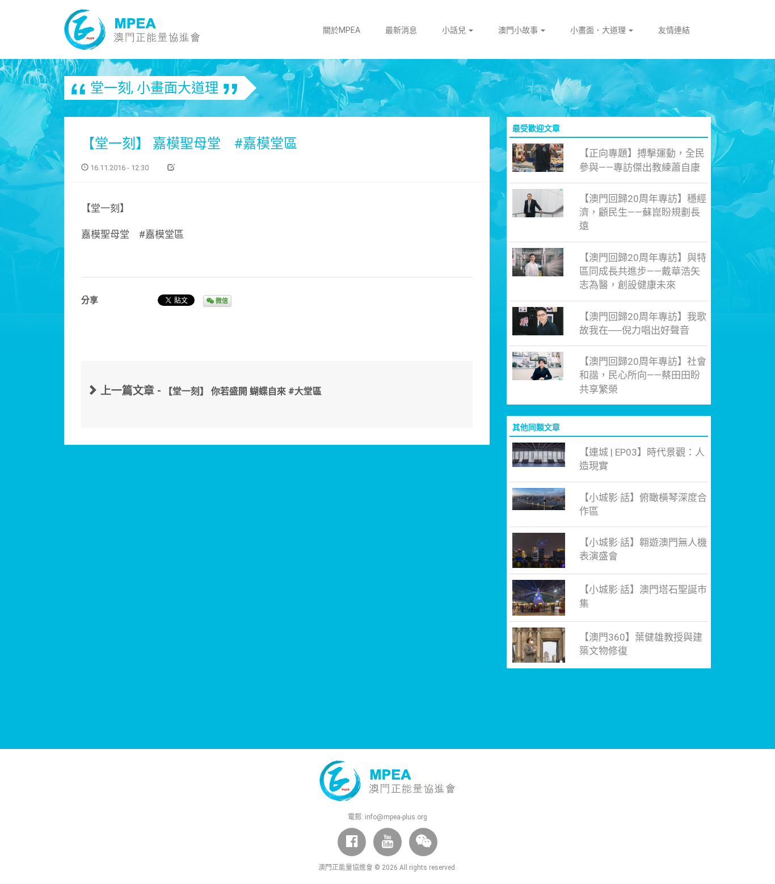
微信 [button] (221, 301)
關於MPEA (341, 30)
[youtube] (387, 842)
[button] (423, 842)
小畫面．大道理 (598, 30)
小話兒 (454, 30)
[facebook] (352, 842)
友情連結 (674, 30)
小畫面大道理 (177, 88)
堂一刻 (110, 88)
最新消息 (401, 30)
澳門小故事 (519, 30)
